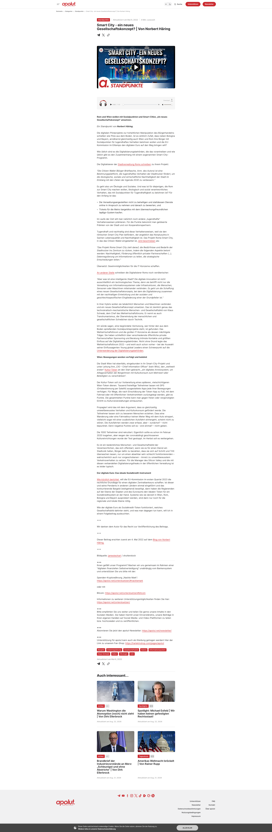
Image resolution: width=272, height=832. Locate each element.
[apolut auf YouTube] (123, 795)
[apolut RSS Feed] (153, 795)
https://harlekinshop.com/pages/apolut (144, 643)
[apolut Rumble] (144, 795)
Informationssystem (157, 650)
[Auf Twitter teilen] (103, 663)
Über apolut (210, 809)
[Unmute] (163, 105)
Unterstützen (193, 4)
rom (132, 654)
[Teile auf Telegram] (99, 35)
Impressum (196, 816)
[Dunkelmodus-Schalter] (168, 4)
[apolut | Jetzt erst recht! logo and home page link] (69, 4)
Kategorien (68, 11)
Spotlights (143, 706)
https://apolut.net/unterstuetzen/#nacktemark (120, 580)
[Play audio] (111, 104)
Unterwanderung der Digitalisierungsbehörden (120, 350)
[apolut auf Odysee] (148, 795)
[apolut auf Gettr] (127, 795)
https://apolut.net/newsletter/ (156, 630)
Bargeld (101, 650)
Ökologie (123, 654)
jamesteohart (114, 555)
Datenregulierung (114, 650)
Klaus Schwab (103, 654)
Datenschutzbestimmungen (189, 809)
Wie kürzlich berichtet (108, 479)
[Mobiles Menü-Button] (58, 4)
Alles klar (187, 828)
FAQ (213, 801)
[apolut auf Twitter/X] (136, 795)
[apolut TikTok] (140, 795)
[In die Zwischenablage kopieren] (108, 35)
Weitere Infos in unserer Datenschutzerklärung (97, 829)
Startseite (59, 11)
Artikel (100, 706)
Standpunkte (79, 11)
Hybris (143, 650)
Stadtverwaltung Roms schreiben (134, 164)
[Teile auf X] (103, 35)
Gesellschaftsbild (131, 650)
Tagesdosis (143, 756)
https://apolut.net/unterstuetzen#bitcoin (125, 593)
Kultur (114, 654)
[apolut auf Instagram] (131, 795)
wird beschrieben (146, 241)
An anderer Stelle (105, 272)
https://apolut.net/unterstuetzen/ (113, 602)
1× (158, 104)
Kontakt (212, 805)
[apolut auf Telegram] (119, 795)
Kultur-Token (111, 369)
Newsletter (209, 4)
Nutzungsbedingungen (191, 812)
